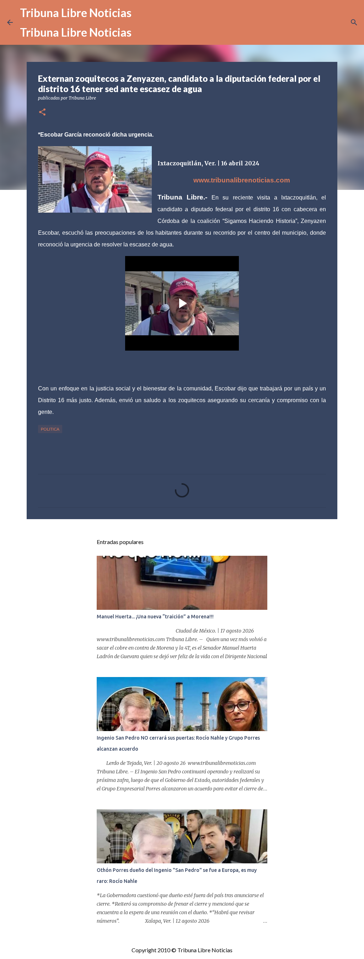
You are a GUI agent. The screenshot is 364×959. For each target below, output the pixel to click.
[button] (42, 112)
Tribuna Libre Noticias (76, 13)
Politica (50, 429)
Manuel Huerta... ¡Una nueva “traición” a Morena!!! (155, 616)
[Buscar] (354, 22)
